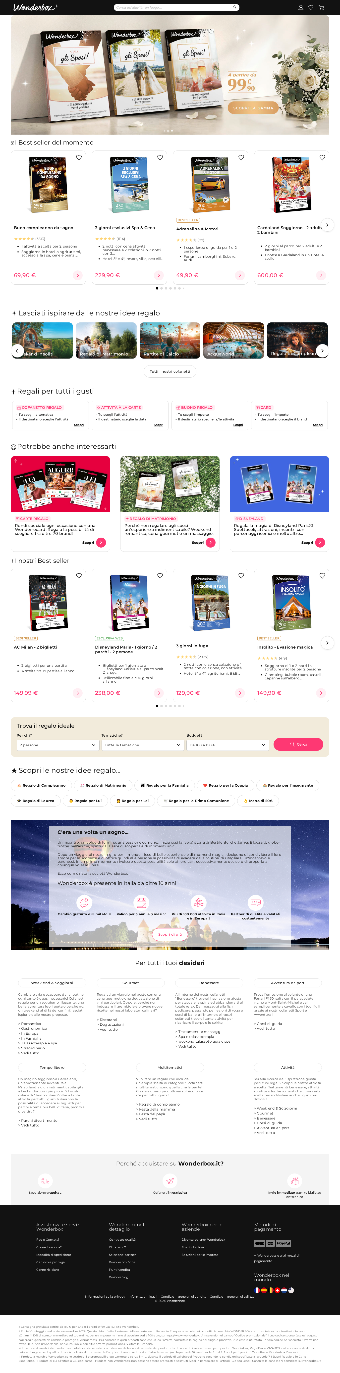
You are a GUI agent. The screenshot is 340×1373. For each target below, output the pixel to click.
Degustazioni (112, 1024)
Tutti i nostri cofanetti (170, 371)
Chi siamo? (117, 1247)
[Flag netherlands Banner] (284, 1290)
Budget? (194, 735)
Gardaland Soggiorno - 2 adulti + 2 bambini (291, 230)
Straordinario (33, 1048)
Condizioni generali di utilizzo (232, 1296)
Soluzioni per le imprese (200, 1255)
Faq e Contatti (47, 1239)
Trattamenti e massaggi (200, 1031)
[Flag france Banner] (257, 1290)
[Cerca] (235, 7)
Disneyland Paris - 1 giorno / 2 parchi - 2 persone (126, 649)
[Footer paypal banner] (283, 1246)
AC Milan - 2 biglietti (35, 647)
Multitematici (170, 1067)
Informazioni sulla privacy (105, 1296)
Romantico (31, 1023)
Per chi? (24, 735)
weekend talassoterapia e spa (204, 1041)
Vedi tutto (30, 1053)
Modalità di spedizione (53, 1255)
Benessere (209, 983)
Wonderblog (118, 1277)
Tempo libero (52, 1067)
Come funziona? (49, 1247)
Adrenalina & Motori (197, 229)
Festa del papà (152, 1114)
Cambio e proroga (50, 1262)
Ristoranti (108, 1019)
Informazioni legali (142, 1296)
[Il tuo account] (300, 7)
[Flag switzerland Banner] (277, 1290)
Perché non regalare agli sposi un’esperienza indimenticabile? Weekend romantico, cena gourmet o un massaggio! (169, 529)
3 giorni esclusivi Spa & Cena (125, 227)
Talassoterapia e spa (39, 1043)
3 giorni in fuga (192, 646)
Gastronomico (34, 1028)
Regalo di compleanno (159, 1104)
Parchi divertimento (39, 1120)
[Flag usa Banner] (291, 1290)
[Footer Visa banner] (259, 1246)
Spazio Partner (193, 1247)
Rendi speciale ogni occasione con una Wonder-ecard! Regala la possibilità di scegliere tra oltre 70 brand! (55, 529)
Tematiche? (112, 735)
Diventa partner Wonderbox (203, 1239)
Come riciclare (47, 1269)
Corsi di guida (269, 1023)
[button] (168, 131)
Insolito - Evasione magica (285, 647)
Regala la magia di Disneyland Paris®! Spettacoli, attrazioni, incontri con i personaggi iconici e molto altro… (273, 529)
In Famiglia (31, 1038)
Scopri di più (170, 934)
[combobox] (58, 745)
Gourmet (130, 983)
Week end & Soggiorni (52, 983)
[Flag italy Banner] (264, 1290)
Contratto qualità (122, 1239)
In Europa (29, 1033)
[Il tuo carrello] (321, 7)
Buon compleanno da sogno (43, 227)
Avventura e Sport (287, 983)
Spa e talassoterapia (196, 1036)
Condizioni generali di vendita (184, 1296)
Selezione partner (122, 1255)
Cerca (302, 744)
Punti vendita (119, 1269)
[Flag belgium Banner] (271, 1290)
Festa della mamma (157, 1109)
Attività (288, 1067)
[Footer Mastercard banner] (270, 1246)
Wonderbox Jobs (122, 1262)
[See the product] (78, 275)
